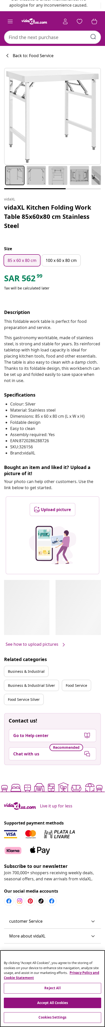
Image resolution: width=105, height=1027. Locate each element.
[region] (52, 988)
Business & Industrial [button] (26, 671)
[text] (23, 279)
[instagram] (19, 901)
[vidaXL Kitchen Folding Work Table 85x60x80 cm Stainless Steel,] (52, 116)
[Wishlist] (79, 21)
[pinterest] (30, 901)
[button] (52, 921)
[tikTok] (41, 901)
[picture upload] (52, 545)
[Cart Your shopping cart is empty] (94, 21)
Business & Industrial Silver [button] (31, 685)
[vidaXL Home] (34, 21)
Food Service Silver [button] (24, 699)
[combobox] (52, 37)
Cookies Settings (52, 1017)
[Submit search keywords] (93, 37)
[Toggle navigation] (10, 21)
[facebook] (8, 901)
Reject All (52, 988)
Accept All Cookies (52, 1002)
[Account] (65, 21)
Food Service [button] (76, 685)
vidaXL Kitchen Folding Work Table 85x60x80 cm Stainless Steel (47, 216)
